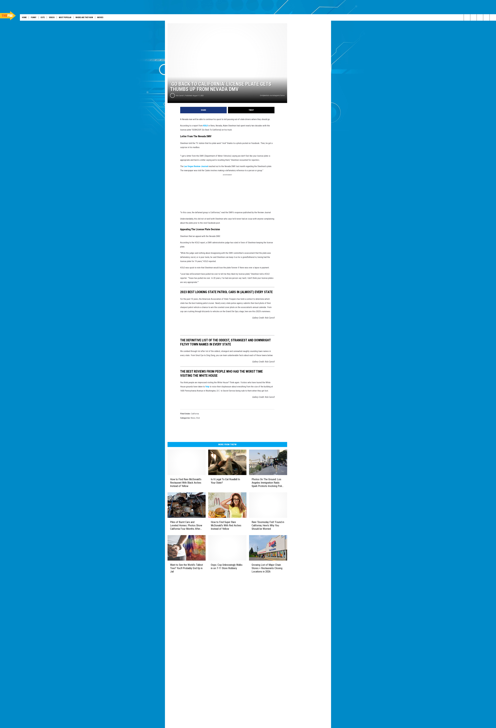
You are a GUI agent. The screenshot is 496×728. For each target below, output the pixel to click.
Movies (100, 17)
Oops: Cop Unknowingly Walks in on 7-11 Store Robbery (226, 566)
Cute (43, 17)
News (193, 418)
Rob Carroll (180, 96)
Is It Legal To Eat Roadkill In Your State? (225, 481)
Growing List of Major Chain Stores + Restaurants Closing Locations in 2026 (267, 568)
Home (24, 17)
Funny (33, 17)
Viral (198, 418)
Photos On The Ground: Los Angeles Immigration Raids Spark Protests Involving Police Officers (268, 483)
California (195, 414)
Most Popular (65, 17)
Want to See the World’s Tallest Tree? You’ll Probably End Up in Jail (186, 568)
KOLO (205, 125)
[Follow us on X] (493, 17)
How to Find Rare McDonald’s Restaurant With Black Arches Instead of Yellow (185, 483)
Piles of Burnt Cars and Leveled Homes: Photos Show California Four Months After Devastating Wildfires (186, 525)
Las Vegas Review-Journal (196, 166)
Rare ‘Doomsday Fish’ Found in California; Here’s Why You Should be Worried (268, 525)
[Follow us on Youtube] (480, 17)
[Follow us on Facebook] (486, 17)
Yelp (207, 386)
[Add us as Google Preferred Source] (473, 17)
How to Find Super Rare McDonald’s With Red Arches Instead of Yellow (226, 525)
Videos (52, 17)
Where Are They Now (84, 17)
